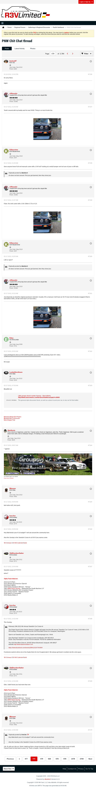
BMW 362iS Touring (13, 588)
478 (34, 759)
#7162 (90, 351)
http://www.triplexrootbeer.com (23, 644)
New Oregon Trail (9, 420)
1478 (73, 759)
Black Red (7, 769)
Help (64, 769)
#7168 (90, 619)
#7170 (90, 730)
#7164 (90, 445)
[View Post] (28, 734)
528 (49, 759)
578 (57, 759)
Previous (10, 759)
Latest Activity (20, 48)
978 (64, 759)
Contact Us (72, 769)
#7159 (90, 200)
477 (26, 759)
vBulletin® (47, 779)
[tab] (7, 48)
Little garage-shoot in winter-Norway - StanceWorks (34, 396)
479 (41, 759)
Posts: (11, 69)
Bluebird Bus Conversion (12, 418)
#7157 (90, 107)
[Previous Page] (68, 54)
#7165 (90, 502)
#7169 (90, 681)
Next (90, 759)
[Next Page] (73, 54)
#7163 (90, 385)
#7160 (90, 256)
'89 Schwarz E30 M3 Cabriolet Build (15, 543)
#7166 (90, 529)
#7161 (90, 293)
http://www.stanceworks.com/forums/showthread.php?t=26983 (39, 397)
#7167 (90, 566)
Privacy (81, 769)
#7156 (90, 74)
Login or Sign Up (84, 2)
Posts (7, 48)
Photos (32, 48)
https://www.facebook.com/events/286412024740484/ (25, 647)
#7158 (90, 163)
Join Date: (12, 67)
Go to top (89, 769)
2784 (82, 759)
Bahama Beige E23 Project (12, 417)
